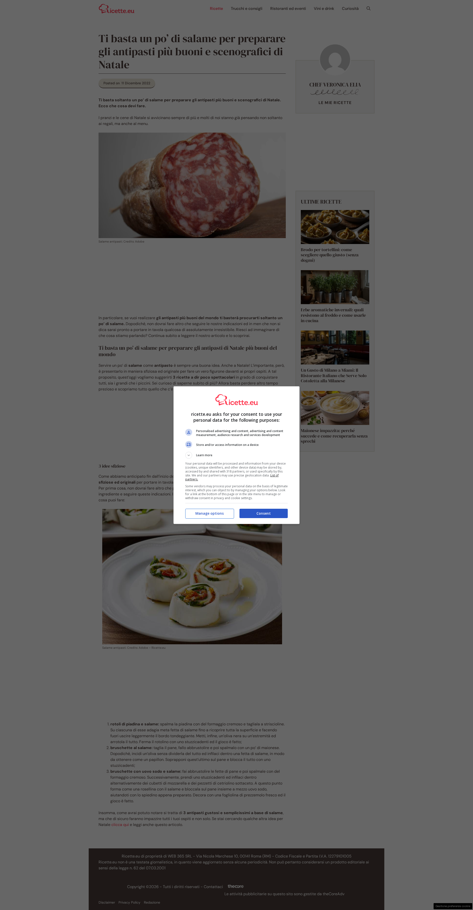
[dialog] (236, 455)
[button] (236, 455)
